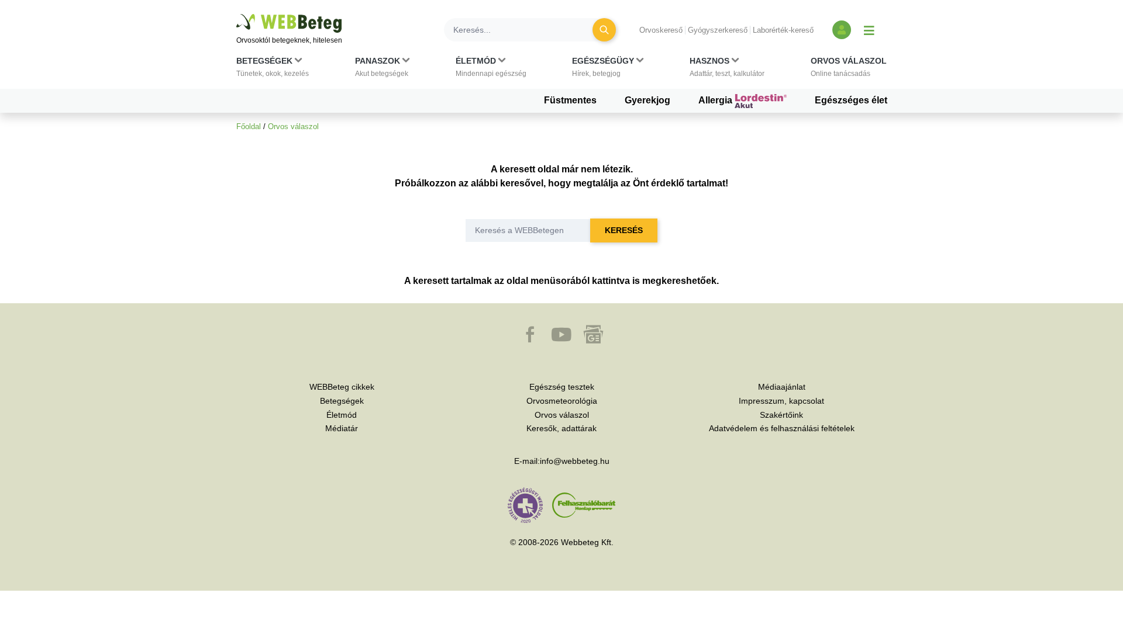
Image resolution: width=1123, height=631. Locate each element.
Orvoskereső (661, 30)
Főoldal (248, 126)
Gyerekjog (647, 100)
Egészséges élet (851, 100)
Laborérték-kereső (783, 30)
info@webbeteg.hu (574, 461)
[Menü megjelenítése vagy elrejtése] (869, 29)
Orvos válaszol (293, 126)
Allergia (716, 100)
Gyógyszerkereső (717, 30)
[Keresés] (604, 29)
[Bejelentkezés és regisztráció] (841, 29)
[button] (272, 69)
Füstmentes (570, 100)
